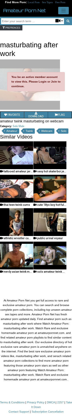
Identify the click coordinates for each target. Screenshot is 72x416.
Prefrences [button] (12, 27)
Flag (61, 114)
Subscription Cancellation (48, 411)
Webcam (46, 130)
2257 (60, 402)
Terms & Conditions (12, 402)
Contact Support (19, 411)
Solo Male (18, 126)
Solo (63, 130)
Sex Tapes (47, 2)
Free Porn (60, 2)
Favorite (13, 114)
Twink (29, 130)
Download (36, 116)
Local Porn (34, 2)
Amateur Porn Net (24, 10)
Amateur (11, 130)
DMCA (51, 402)
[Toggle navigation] (63, 10)
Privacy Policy (35, 402)
